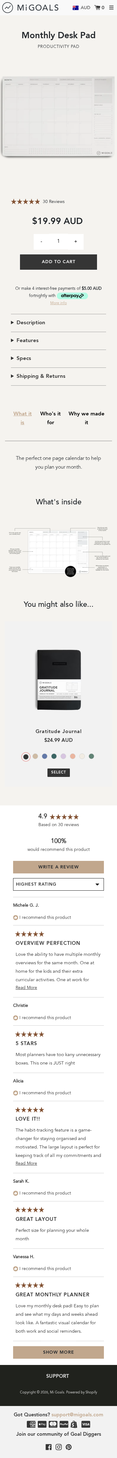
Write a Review (70, 869)
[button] (17, 116)
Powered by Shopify (81, 1392)
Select (58, 772)
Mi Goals (57, 1392)
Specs (24, 358)
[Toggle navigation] (111, 7)
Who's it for (50, 418)
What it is (22, 418)
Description (31, 322)
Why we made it (87, 418)
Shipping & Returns (41, 376)
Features (28, 340)
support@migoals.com (77, 1415)
